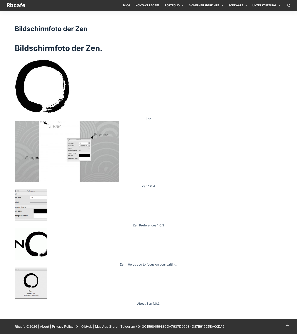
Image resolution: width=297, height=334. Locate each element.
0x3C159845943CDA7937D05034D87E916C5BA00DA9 (181, 326)
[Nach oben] (288, 325)
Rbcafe (16, 5)
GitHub (86, 326)
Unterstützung (264, 5)
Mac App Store (106, 326)
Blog (126, 5)
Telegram (127, 326)
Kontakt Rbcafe (147, 5)
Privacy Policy (62, 326)
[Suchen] (288, 5)
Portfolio (172, 5)
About (44, 326)
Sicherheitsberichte (204, 5)
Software (236, 5)
